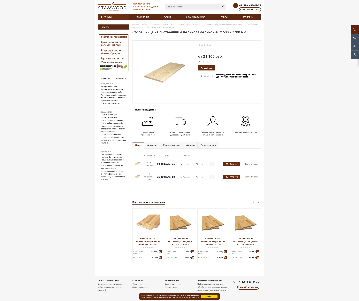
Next (258, 202)
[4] (207, 45)
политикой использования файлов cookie (184, 297)
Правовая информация (209, 280)
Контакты (248, 17)
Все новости (121, 78)
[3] (204, 45)
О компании (142, 17)
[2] (202, 45)
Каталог (108, 17)
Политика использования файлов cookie (211, 291)
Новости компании (140, 287)
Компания (137, 280)
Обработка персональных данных (212, 287)
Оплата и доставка (195, 17)
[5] (210, 45)
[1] (199, 45)
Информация (172, 280)
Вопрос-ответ (171, 287)
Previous (253, 202)
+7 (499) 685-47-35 (250, 5)
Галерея (224, 17)
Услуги (167, 17)
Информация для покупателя (210, 284)
